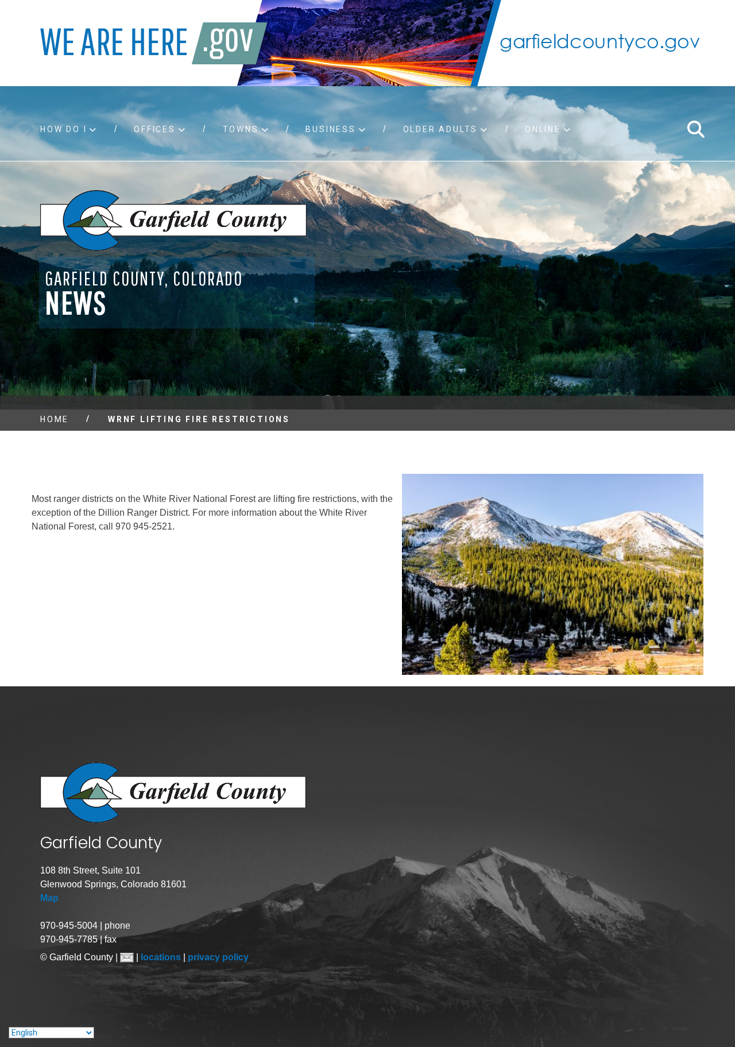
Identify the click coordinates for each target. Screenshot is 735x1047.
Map (49, 898)
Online (543, 129)
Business (330, 129)
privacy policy (218, 957)
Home (54, 419)
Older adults (440, 129)
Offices (155, 129)
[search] (695, 129)
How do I (63, 129)
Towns (241, 129)
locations (162, 957)
